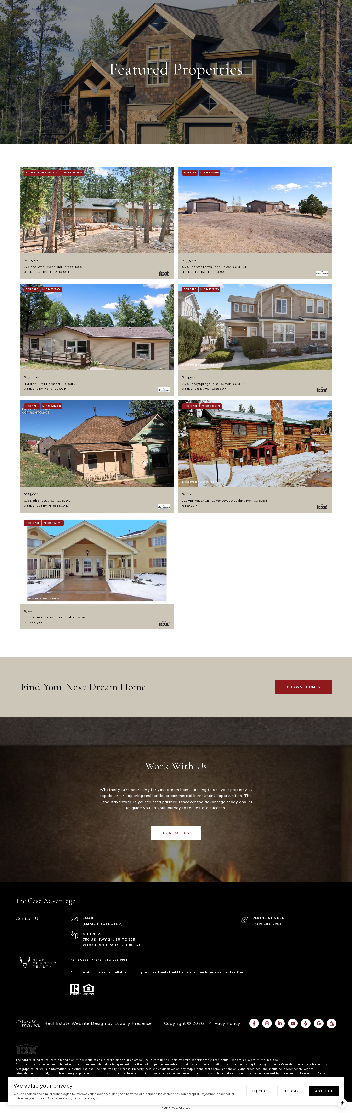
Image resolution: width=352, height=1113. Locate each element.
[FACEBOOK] (254, 1023)
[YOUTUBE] (293, 1023)
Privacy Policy (224, 1023)
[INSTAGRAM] (267, 1023)
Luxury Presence (133, 1023)
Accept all (324, 1091)
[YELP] (306, 1023)
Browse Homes (303, 687)
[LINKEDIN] (280, 1023)
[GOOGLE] (319, 1023)
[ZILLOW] (331, 1023)
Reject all (260, 1091)
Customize (291, 1091)
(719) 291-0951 (267, 924)
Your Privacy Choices (176, 1107)
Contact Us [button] (176, 833)
